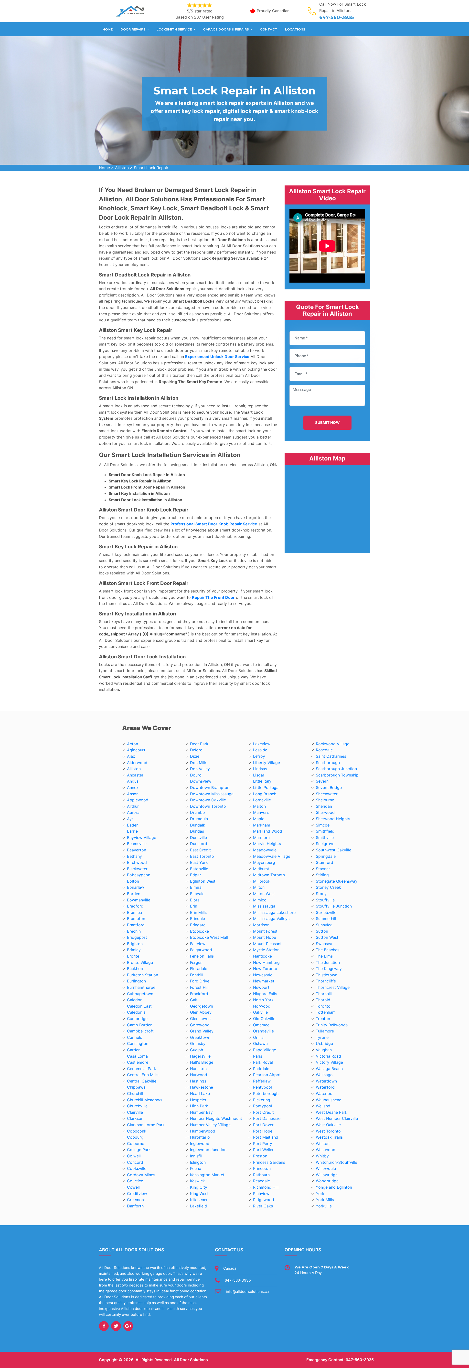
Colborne (135, 1143)
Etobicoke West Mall (209, 937)
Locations (295, 29)
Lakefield (198, 1206)
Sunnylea (324, 924)
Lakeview (261, 743)
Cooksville (136, 1168)
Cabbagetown (140, 993)
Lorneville (262, 799)
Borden (133, 893)
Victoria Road (328, 1056)
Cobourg (135, 1137)
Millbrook (261, 881)
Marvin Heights (267, 843)
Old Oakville (264, 1018)
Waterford (325, 1087)
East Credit (200, 849)
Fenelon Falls (202, 956)
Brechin (134, 931)
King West (199, 1193)
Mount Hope (264, 937)
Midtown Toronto (269, 874)
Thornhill (324, 993)
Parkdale (261, 1068)
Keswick (197, 1180)
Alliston (122, 167)
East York (199, 862)
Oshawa (260, 1043)
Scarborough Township (337, 775)
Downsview (200, 781)
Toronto (323, 1006)
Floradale (198, 968)
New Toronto (265, 968)
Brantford (136, 924)
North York (263, 999)
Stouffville (325, 900)
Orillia (258, 1037)
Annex (133, 787)
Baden (133, 825)
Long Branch (264, 793)
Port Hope (262, 1131)
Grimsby (197, 1043)
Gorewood (200, 1024)
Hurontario (200, 1137)
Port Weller (263, 1149)
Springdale (326, 856)
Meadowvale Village (271, 856)
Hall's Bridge (201, 1062)
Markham (261, 825)
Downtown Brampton (209, 787)
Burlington (136, 981)
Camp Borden (139, 1024)
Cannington (137, 1043)
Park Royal (263, 1062)
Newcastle (262, 974)
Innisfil (196, 1156)
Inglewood (199, 1143)
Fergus (196, 962)
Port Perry (262, 1143)
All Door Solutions (191, 1359)
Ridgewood (263, 1199)
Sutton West (327, 937)
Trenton (323, 1018)
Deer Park (199, 743)
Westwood (325, 1149)
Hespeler (198, 1099)
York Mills (325, 1199)
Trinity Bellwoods (332, 1024)
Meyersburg (264, 862)
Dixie (194, 756)
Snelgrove (325, 843)
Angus (133, 781)
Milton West (264, 893)
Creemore (136, 1199)
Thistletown (326, 974)
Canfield (134, 1037)
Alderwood (137, 762)
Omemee (261, 1024)
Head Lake (200, 1093)
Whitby (322, 1156)
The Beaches (327, 949)
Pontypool (262, 1105)
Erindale (197, 918)
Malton (259, 806)
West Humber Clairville (337, 1118)
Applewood (137, 799)
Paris (257, 1056)
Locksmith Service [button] (175, 29)
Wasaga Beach (329, 1068)
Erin (193, 906)
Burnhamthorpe (141, 987)
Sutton (322, 931)
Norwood (261, 1006)
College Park (139, 1149)
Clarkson (135, 1118)
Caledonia (136, 1012)
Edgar (195, 874)
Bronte (133, 956)
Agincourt (136, 749)
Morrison (261, 924)
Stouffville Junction (334, 906)
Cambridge (137, 1018)
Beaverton (136, 849)
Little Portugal (266, 787)
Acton (132, 743)
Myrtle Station (266, 949)
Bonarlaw (135, 887)
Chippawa (136, 1087)
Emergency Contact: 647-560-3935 (340, 1359)
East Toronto (202, 856)
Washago (324, 1074)
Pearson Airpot (267, 1074)
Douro (196, 775)
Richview (261, 1193)
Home (108, 29)
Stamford (324, 862)
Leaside (260, 749)
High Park (199, 1105)
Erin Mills (198, 912)
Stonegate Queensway (336, 881)
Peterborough (265, 1093)
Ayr (130, 818)
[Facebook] (104, 1326)
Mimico (259, 900)
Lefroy (259, 756)
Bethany (134, 856)
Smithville (325, 837)
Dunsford (198, 843)
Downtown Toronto (208, 806)
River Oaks (263, 1206)
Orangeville (263, 1031)
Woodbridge (327, 1180)
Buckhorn (135, 968)
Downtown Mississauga (212, 793)
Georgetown (201, 1006)
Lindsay (260, 768)
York (320, 1193)
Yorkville (324, 1206)
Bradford (135, 906)
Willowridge (327, 1174)
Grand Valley (201, 1031)
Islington (198, 1162)
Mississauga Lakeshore (274, 912)
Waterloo (324, 1093)
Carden (133, 1049)
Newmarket (263, 981)
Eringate (197, 924)
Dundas (197, 831)
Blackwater (137, 868)
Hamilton (198, 1068)
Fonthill (196, 974)
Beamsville (137, 843)
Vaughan (324, 1049)
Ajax (131, 756)
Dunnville (198, 837)
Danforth (135, 1206)
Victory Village (329, 1062)
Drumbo (197, 812)
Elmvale (197, 893)
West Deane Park (331, 1112)
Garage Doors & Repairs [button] (226, 29)
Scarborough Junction (336, 768)
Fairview (197, 943)
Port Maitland (265, 1137)
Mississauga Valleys (271, 918)
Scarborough (328, 762)
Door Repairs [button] (133, 29)
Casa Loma (137, 1056)
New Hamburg (266, 962)
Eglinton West (202, 881)
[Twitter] (116, 1326)
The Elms (324, 956)
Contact (268, 29)
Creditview (137, 1193)
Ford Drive (199, 981)
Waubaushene (328, 1099)
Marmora (261, 837)
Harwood (198, 1074)
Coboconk (136, 1131)
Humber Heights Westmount (216, 1118)
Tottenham (326, 1012)
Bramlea (134, 912)
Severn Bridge (329, 787)
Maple (258, 818)
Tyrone (322, 1037)
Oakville (260, 1012)
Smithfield (325, 831)
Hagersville (200, 1056)
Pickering (261, 1099)
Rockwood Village (332, 743)
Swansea (324, 943)
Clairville (135, 1112)
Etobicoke (199, 931)
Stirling (322, 874)
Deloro (196, 749)
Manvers (261, 812)
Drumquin (199, 818)
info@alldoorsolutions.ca (247, 1291)
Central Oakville (141, 1081)
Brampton (136, 918)
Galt (194, 999)
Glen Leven (200, 1018)
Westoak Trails (329, 1137)
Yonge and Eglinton (334, 1187)
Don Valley (200, 768)
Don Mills (198, 762)
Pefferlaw (262, 1081)
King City (198, 1187)
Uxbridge (324, 1043)
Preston (260, 1156)
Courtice (135, 1180)
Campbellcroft (140, 1031)
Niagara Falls (265, 993)
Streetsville (326, 912)
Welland (323, 1105)
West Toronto (328, 1131)
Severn (322, 781)
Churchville (137, 1105)
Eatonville (199, 868)
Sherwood (325, 812)
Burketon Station (142, 974)
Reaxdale (261, 1180)
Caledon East (139, 1006)
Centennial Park (141, 1068)
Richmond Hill (265, 1187)
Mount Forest (265, 931)
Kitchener (199, 1199)
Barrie (132, 831)
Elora (195, 900)
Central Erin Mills (142, 1074)
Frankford (199, 993)
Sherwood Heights (333, 818)
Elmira (196, 887)
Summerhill (326, 918)
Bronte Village (140, 962)
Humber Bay (201, 1112)
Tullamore (325, 1031)
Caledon (134, 999)
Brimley (134, 949)
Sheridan (324, 806)
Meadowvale (265, 849)
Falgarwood (201, 949)
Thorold (323, 999)
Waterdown (326, 1081)
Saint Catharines (331, 756)
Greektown (200, 1037)
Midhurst (261, 868)
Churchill (135, 1093)
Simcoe (323, 825)
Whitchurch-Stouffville (336, 1162)
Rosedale (324, 749)
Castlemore (137, 1062)
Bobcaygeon (138, 874)
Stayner (323, 868)
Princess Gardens (269, 1162)
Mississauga (264, 906)
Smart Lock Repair (151, 167)
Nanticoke (262, 956)
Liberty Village (266, 762)
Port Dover (263, 1124)
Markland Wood (267, 831)
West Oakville (328, 1124)
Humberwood (202, 1131)
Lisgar (258, 775)
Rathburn (261, 1174)
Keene (195, 1168)
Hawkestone (201, 1087)
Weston (323, 1143)
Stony (321, 893)
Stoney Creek (328, 887)
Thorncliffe (326, 981)
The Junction (328, 962)
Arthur (133, 806)
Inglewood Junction (208, 1149)
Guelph (196, 1049)
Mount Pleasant (267, 943)
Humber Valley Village (210, 1124)
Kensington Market (207, 1174)
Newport (261, 987)
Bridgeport (137, 937)
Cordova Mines (141, 1174)
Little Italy (262, 781)
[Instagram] (128, 1326)
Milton (259, 887)
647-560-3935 (336, 17)
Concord (135, 1162)
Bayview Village (141, 837)
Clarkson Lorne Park (146, 1124)
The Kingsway (329, 968)
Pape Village (264, 1049)
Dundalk (197, 825)
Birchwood (137, 862)
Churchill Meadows (144, 1099)
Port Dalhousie (266, 1118)
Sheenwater (327, 793)
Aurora (133, 812)
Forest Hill (199, 987)
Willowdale (326, 1168)
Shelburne (325, 799)
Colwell (134, 1156)
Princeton (262, 1168)
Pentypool (262, 1087)
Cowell (133, 1187)
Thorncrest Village (333, 987)
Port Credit (263, 1112)
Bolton (133, 881)
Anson (133, 793)
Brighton (135, 943)
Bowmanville (138, 900)
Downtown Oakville (208, 799)
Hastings (198, 1081)
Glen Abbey (201, 1012)
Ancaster (135, 775)
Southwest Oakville (333, 849)
